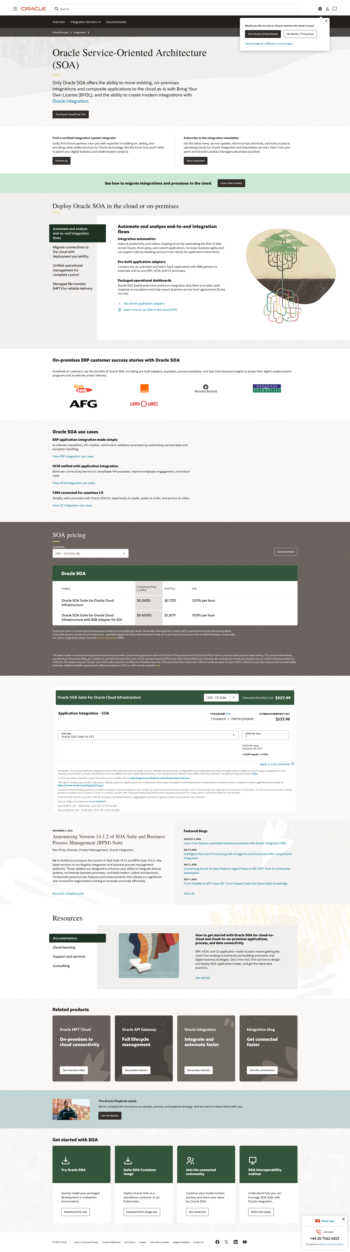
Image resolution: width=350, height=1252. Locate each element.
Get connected (197, 1212)
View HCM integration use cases (73, 483)
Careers (142, 1242)
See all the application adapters (144, 303)
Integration (79, 32)
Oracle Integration (70, 101)
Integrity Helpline (181, 1242)
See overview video (74, 1070)
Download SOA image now (142, 1212)
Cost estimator (286, 551)
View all (189, 893)
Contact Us (198, 1242)
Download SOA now (75, 1212)
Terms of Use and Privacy (86, 1242)
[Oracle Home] (33, 8)
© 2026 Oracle (59, 1242)
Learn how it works (231, 183)
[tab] (77, 233)
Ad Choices (129, 1242)
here (157, 665)
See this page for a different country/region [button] (269, 43)
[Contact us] (334, 9)
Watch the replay (261, 1212)
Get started (202, 978)
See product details (136, 1070)
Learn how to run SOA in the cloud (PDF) (150, 309)
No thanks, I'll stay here (300, 34)
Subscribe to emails (159, 1242)
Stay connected (196, 160)
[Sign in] (327, 9)
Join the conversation (262, 1070)
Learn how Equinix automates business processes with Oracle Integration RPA (235, 843)
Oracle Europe (60, 32)
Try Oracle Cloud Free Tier (70, 114)
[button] (15, 9)
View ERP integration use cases (73, 456)
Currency (58, 547)
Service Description (107, 637)
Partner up (61, 160)
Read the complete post (67, 893)
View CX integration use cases (72, 505)
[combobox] (175, 8)
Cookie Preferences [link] (111, 1242)
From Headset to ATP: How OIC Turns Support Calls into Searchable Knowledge (236, 883)
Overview (58, 22)
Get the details (109, 1115)
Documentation (116, 22)
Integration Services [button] (84, 22)
